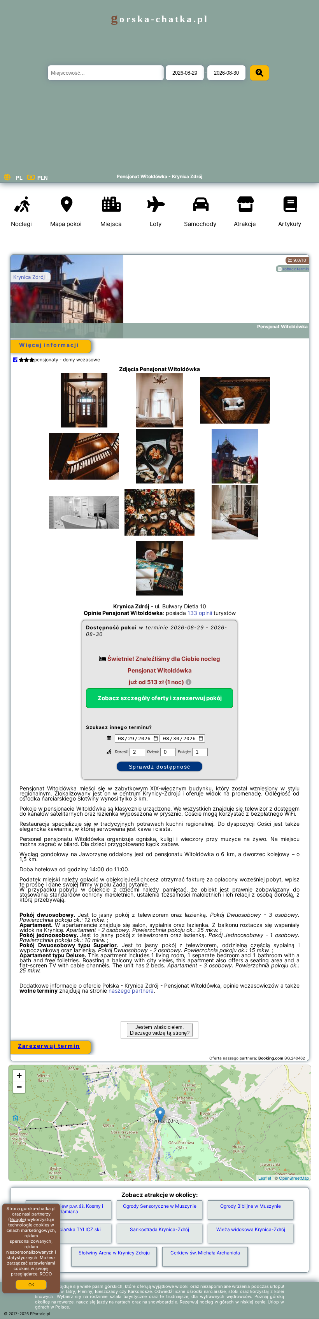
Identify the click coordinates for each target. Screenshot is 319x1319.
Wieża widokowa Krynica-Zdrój (250, 1229)
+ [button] (19, 1075)
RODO (46, 1274)
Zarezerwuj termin (49, 1045)
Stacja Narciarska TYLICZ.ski (69, 1229)
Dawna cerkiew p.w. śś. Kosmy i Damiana (68, 1208)
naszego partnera (131, 990)
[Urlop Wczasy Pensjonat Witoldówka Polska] (84, 408)
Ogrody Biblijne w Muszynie (250, 1206)
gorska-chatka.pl (160, 19)
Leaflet (264, 1178)
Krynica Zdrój (29, 277)
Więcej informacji (49, 345)
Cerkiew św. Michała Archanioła (205, 1253)
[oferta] (15, 360)
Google (17, 1219)
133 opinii (200, 613)
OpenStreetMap (294, 1178)
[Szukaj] (259, 73)
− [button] (19, 1087)
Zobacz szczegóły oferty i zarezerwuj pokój (160, 698)
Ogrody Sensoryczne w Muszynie (159, 1206)
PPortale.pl (40, 1313)
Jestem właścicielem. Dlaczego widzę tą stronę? (159, 1030)
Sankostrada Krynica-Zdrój (159, 1229)
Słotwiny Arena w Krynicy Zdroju (114, 1253)
